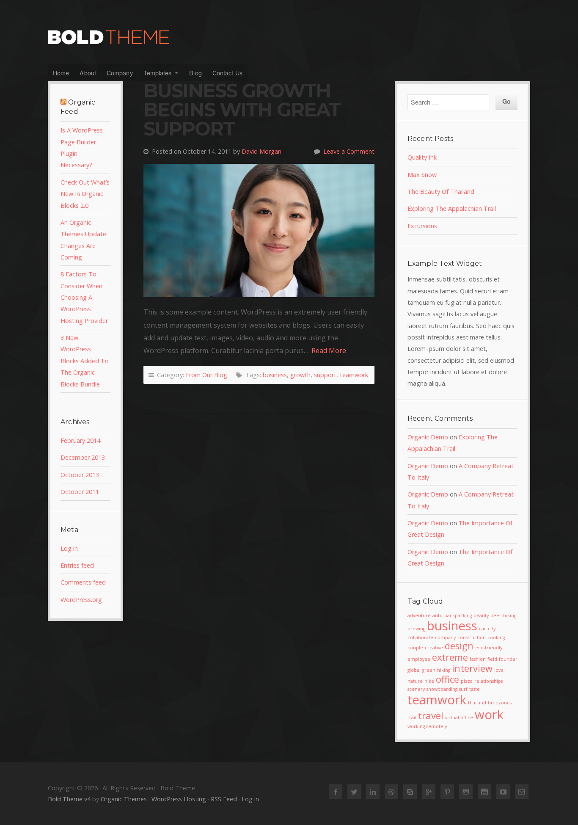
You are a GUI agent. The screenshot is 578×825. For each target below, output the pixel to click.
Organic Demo (427, 437)
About (88, 72)
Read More (328, 350)
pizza (467, 681)
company (445, 637)
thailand (477, 703)
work (489, 714)
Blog (195, 72)
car (482, 629)
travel (430, 715)
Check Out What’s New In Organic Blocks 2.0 (85, 194)
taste (474, 689)
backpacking (458, 615)
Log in (69, 548)
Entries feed (77, 565)
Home (61, 72)
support (325, 375)
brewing (416, 629)
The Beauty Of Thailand (440, 192)
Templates (157, 72)
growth (300, 375)
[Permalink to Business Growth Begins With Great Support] (258, 230)
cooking (496, 637)
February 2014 (80, 440)
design (459, 646)
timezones (500, 703)
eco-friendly (488, 648)
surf (463, 689)
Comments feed (83, 582)
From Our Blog (206, 375)
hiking (443, 670)
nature (415, 681)
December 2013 (83, 457)
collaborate (420, 637)
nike (429, 681)
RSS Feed (224, 799)
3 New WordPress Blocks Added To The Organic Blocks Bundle (85, 361)
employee (418, 659)
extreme (450, 657)
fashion (478, 659)
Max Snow (422, 175)
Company (120, 72)
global (414, 670)
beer (495, 615)
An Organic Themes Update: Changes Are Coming (84, 239)
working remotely (427, 726)
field (492, 659)
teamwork (354, 375)
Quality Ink (422, 157)
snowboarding (442, 689)
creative (434, 648)
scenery (416, 689)
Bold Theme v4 (69, 799)
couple (415, 648)
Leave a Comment (348, 151)
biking (509, 615)
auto (437, 615)
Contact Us (227, 72)
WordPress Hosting (178, 799)
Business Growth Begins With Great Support (241, 109)
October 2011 (80, 492)
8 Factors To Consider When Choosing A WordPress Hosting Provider (84, 297)
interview (472, 668)
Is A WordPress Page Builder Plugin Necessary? (82, 147)
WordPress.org (81, 600)
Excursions (422, 226)
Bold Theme (289, 37)
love (499, 670)
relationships (488, 681)
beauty (481, 615)
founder (508, 659)
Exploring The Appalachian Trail (451, 208)
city (491, 629)
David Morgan (261, 151)
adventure (419, 615)
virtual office (459, 717)
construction (471, 637)
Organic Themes (124, 799)
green (428, 670)
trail (411, 717)
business (275, 375)
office (447, 679)
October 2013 (80, 475)
